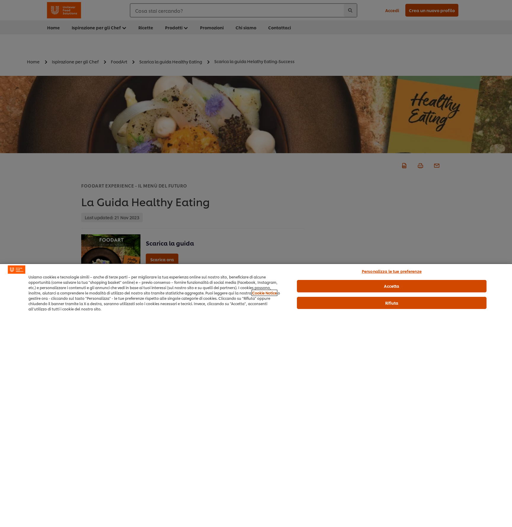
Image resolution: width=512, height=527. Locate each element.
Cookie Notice (264, 292)
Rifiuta (391, 302)
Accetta (391, 286)
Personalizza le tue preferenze (392, 271)
